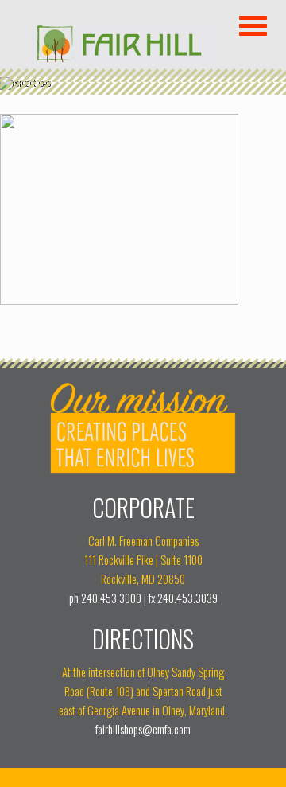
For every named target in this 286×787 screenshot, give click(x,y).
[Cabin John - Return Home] (118, 57)
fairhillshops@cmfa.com (143, 729)
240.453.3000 (111, 598)
